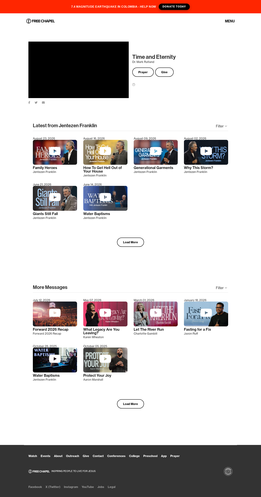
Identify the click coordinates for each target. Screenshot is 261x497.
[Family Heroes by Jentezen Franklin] (55, 163)
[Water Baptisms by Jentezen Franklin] (105, 209)
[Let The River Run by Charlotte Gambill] (156, 325)
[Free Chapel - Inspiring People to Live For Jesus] (40, 21)
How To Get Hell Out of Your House (102, 169)
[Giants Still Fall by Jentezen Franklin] (55, 209)
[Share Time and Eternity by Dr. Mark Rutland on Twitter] (38, 102)
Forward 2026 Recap (50, 329)
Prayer (143, 72)
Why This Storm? (198, 168)
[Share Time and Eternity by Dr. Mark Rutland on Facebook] (31, 102)
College (134, 456)
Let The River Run (149, 329)
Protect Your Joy (97, 375)
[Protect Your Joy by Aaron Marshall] (105, 371)
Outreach (72, 456)
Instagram (71, 487)
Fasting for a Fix (197, 329)
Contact (98, 456)
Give (164, 72)
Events (45, 456)
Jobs (100, 487)
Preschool (150, 456)
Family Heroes (45, 168)
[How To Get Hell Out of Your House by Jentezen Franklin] (105, 163)
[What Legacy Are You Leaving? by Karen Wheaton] (105, 325)
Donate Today (174, 6)
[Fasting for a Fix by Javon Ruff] (206, 325)
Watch (32, 456)
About (58, 456)
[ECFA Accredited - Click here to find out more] (228, 471)
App (164, 456)
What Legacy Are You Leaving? (101, 331)
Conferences (116, 456)
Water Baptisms (96, 214)
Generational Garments (153, 168)
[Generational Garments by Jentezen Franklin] (156, 163)
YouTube (88, 487)
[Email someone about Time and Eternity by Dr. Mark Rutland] (45, 102)
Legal (111, 487)
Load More (130, 242)
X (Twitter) (52, 487)
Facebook (35, 487)
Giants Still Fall (45, 214)
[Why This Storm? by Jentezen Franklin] (206, 163)
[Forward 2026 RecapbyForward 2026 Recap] (55, 325)
